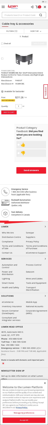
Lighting (6, 278)
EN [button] (43, 2)
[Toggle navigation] (3, 6)
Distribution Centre (11, 237)
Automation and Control (9, 266)
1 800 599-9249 (18, 342)
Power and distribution (7, 273)
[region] (24, 402)
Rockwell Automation (21, 200)
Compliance (7, 241)
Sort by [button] (34, 31)
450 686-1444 (12, 345)
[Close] (45, 383)
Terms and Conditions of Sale (12, 247)
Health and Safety (10, 287)
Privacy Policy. (22, 407)
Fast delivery (17, 212)
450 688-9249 (15, 338)
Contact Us (7, 253)
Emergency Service (19, 189)
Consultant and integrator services (11, 318)
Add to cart (9, 112)
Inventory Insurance (12, 306)
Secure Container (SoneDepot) (10, 312)
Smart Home (8, 283)
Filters (11, 31)
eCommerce (7, 302)
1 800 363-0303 (28, 348)
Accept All (24, 420)
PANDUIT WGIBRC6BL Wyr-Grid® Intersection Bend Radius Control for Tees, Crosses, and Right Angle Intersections (22, 75)
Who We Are (8, 232)
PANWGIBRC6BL (8, 71)
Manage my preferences (24, 413)
